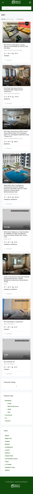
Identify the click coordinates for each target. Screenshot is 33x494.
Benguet (7, 444)
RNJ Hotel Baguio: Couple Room (13, 322)
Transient (7, 421)
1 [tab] (17, 387)
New (14, 110)
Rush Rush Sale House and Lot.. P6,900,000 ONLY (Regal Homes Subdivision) (13, 89)
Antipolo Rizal (9, 456)
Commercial (8, 415)
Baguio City (8, 438)
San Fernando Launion (11, 458)
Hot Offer (18, 67)
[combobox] (11, 19)
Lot (6, 418)
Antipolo (7, 441)
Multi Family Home (13, 406)
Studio (9, 409)
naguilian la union (10, 467)
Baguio (7, 435)
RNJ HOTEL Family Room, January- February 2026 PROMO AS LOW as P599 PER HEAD (16, 46)
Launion (7, 450)
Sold (14, 67)
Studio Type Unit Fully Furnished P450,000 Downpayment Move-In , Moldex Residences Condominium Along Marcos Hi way (16, 279)
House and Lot (25, 67)
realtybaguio (9, 60)
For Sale (10, 110)
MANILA (7, 470)
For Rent (10, 23)
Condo (9, 403)
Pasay (7, 461)
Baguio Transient (24, 23)
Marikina (7, 453)
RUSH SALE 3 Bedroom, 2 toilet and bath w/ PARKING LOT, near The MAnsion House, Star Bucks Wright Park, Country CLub (16, 234)
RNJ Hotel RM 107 (9, 362)
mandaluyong (9, 447)
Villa (9, 412)
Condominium (19, 155)
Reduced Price (16, 23)
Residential (8, 400)
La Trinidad (8, 464)
